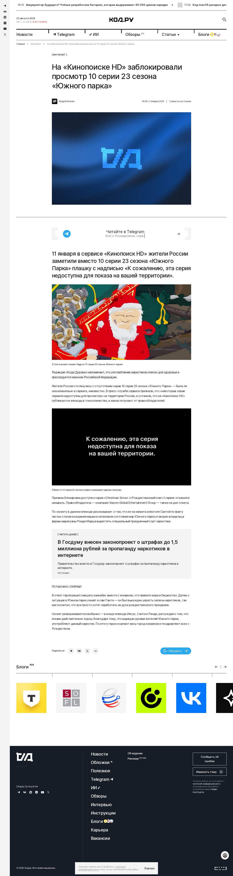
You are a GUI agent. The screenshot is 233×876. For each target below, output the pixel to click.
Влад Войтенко (67, 101)
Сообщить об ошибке (209, 759)
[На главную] (121, 19)
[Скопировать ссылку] (95, 651)
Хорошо (149, 868)
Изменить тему (206, 771)
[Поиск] (224, 20)
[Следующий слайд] (225, 667)
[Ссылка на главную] (24, 757)
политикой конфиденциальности (206, 784)
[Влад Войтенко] (54, 101)
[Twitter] (87, 651)
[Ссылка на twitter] (5, 34)
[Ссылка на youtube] (5, 28)
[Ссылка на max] (5, 17)
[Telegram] (71, 651)
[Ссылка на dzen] (5, 23)
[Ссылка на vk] (5, 11)
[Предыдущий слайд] (216, 667)
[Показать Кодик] (225, 855)
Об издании (135, 753)
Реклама (135, 758)
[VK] (79, 651)
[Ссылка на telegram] (5, 5)
